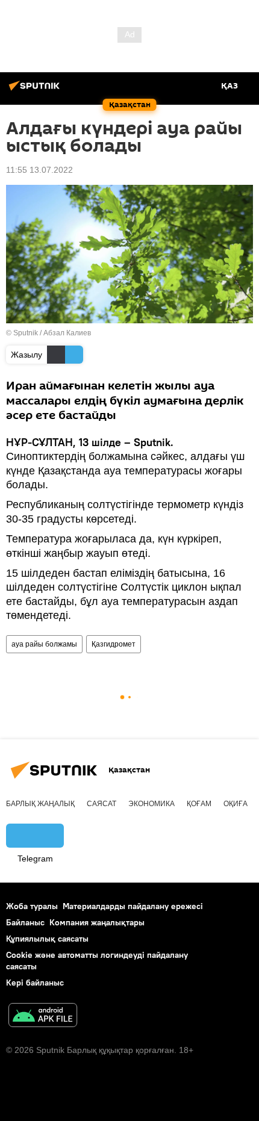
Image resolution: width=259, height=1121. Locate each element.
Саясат (101, 804)
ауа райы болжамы (44, 644)
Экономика (151, 804)
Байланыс (25, 922)
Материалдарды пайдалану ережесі (133, 906)
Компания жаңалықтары (97, 922)
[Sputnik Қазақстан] (36, 90)
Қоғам (199, 804)
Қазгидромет (114, 644)
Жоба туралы (32, 906)
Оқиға (235, 804)
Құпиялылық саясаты (47, 938)
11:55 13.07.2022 (39, 170)
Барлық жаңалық (40, 804)
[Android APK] (43, 1016)
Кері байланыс (35, 982)
